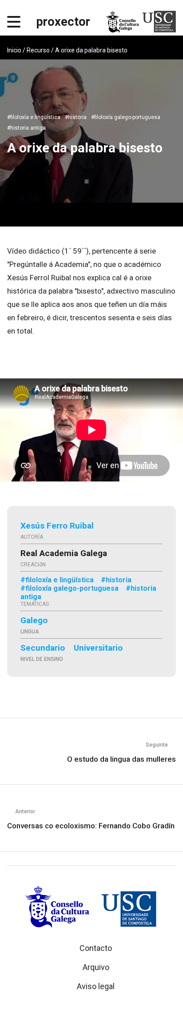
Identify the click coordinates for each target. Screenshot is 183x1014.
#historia (76, 117)
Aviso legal (96, 986)
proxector (63, 22)
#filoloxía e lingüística (33, 117)
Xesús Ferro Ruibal (57, 526)
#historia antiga (26, 128)
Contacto (96, 948)
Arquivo (96, 967)
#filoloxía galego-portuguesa (125, 117)
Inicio (14, 50)
